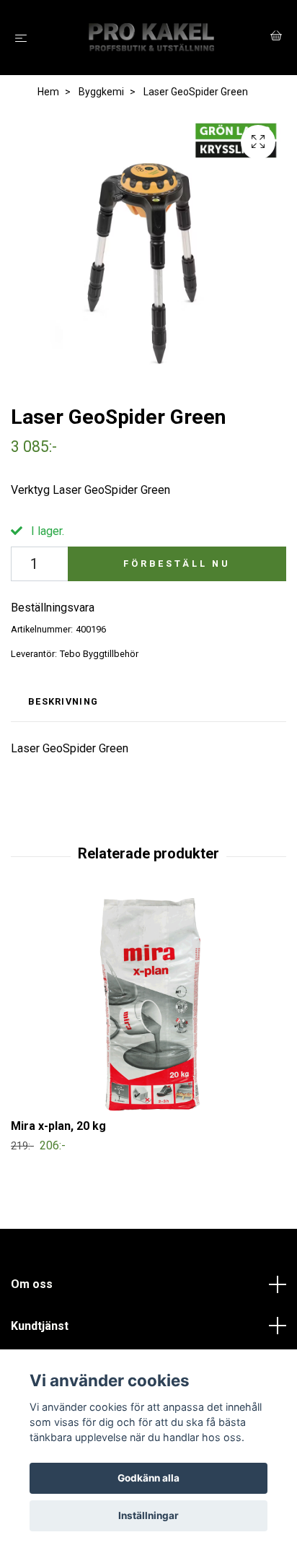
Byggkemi (101, 91)
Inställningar (148, 1515)
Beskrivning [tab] (63, 701)
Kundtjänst (39, 1326)
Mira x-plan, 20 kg (58, 1126)
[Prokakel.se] (152, 38)
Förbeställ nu (177, 563)
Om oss (32, 1284)
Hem (48, 91)
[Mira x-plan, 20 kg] (148, 1005)
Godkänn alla (148, 1478)
